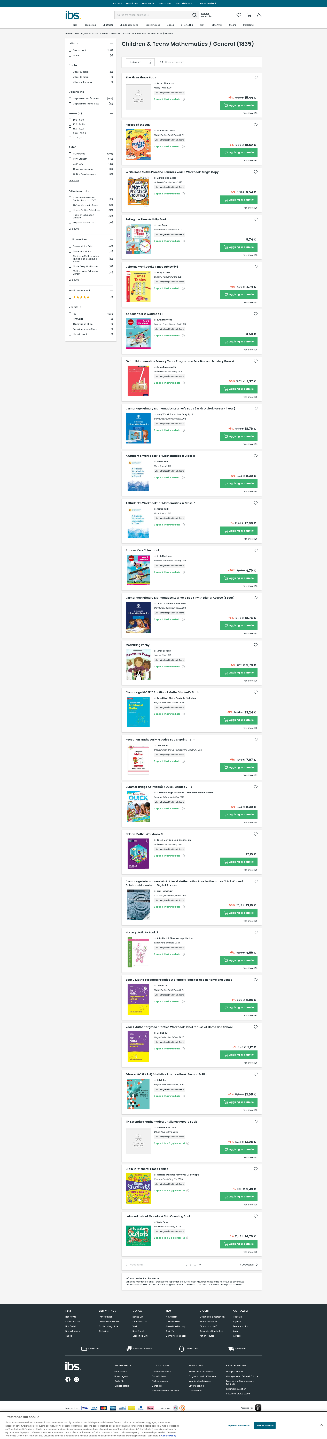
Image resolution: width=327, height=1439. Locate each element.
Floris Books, (160, 466)
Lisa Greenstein (182, 839)
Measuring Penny (138, 645)
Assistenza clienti (208, 3)
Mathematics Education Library (86, 272)
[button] (194, 15)
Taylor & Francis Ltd (83, 222)
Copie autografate (108, 1326)
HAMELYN (78, 319)
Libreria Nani (80, 334)
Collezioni (104, 1331)
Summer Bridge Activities (170, 792)
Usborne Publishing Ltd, (165, 229)
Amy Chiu (181, 1174)
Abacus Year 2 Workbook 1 (144, 314)
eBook (68, 1335)
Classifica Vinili (141, 1335)
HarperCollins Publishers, (166, 135)
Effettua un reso (160, 1381)
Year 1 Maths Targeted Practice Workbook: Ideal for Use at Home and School (179, 1027)
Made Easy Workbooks (85, 266)
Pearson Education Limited (83, 216)
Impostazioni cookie (239, 1425)
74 (200, 1264)
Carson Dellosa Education (199, 792)
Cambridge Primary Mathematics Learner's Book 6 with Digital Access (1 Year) (180, 408)
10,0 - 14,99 (79, 124)
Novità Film (171, 1316)
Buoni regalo (148, 3)
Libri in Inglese (72, 1331)
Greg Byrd (187, 414)
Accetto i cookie (265, 1425)
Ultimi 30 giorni (81, 77)
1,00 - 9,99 (78, 120)
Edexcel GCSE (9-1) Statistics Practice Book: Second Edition (167, 1074)
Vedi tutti (74, 180)
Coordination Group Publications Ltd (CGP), (175, 749)
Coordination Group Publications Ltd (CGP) (85, 199)
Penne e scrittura (241, 1326)
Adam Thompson (166, 83)
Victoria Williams (166, 1174)
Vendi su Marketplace (200, 1381)
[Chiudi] (321, 1424)
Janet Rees (180, 603)
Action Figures (207, 1335)
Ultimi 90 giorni (81, 72)
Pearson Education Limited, (167, 324)
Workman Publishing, (164, 1226)
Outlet (76, 55)
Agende (237, 1321)
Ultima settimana (82, 82)
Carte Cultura (164, 3)
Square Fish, (160, 655)
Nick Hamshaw (165, 891)
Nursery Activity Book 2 (142, 932)
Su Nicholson (190, 698)
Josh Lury (78, 164)
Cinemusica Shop (83, 324)
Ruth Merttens (164, 319)
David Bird (162, 698)
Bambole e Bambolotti (211, 1331)
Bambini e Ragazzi (176, 1335)
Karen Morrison (165, 839)
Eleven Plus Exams (166, 1127)
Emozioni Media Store (85, 329)
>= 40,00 (77, 137)
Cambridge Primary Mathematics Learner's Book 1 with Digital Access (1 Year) (180, 598)
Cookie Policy (168, 1435)
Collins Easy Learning (84, 174)
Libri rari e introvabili (109, 1321)
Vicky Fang (162, 1222)
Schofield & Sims (166, 938)
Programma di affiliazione (202, 1376)
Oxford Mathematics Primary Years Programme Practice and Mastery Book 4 (180, 361)
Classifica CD (140, 1321)
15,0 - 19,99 (78, 128)
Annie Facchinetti (166, 367)
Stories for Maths (82, 251)
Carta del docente (183, 3)
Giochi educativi (208, 1321)
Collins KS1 (162, 985)
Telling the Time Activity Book (146, 219)
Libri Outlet (70, 1326)
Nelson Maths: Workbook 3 (144, 834)
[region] (163, 1425)
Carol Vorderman (83, 169)
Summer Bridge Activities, (166, 797)
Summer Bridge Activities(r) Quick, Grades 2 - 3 (159, 787)
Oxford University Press (85, 205)
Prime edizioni (106, 1316)
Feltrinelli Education (236, 1388)
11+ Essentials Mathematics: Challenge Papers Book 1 (162, 1122)
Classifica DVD (173, 1321)
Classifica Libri (73, 1321)
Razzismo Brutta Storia (238, 1393)
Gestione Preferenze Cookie (165, 1390)
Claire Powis (175, 698)
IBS (74, 314)
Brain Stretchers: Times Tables (147, 1169)
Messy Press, (160, 87)
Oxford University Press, (165, 182)
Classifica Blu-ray (175, 1326)
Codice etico (195, 1390)
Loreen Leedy (164, 650)
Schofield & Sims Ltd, (164, 942)
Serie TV (170, 1331)
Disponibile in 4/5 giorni (86, 98)
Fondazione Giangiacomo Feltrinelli (240, 1383)
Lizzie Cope (193, 1174)
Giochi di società (208, 1326)
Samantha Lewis (166, 130)
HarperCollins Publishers (86, 210)
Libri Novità (70, 1316)
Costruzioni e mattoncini (212, 1316)
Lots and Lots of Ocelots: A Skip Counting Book (158, 1216)
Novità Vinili (138, 1331)
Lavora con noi (196, 1385)
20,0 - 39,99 (79, 133)
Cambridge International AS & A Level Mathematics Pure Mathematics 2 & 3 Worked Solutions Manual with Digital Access (184, 883)
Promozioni (79, 50)
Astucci (237, 1335)
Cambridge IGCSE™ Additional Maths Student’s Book (162, 692)
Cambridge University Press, (168, 418)
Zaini (235, 1331)
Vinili (135, 1326)
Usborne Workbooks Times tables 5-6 (152, 267)
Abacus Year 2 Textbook (143, 550)
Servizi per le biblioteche (201, 1371)
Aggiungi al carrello (241, 105)
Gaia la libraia (121, 1385)
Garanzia (157, 1385)
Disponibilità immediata (86, 103)
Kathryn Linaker (184, 938)
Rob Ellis (161, 1080)
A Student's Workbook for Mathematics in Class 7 (160, 503)
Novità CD (138, 1316)
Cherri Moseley (165, 603)
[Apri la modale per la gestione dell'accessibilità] (258, 1407)
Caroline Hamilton (166, 177)
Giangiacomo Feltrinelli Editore (242, 1376)
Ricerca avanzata (206, 15)
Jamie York (162, 461)
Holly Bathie (163, 272)
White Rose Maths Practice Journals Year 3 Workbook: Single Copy (172, 172)
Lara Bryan (162, 225)
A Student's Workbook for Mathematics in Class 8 (160, 456)
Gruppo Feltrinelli (234, 1371)
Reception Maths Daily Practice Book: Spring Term (160, 740)
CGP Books (79, 153)
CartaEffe (117, 3)
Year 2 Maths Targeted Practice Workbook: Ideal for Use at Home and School (179, 980)
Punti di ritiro (132, 3)
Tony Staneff (80, 159)
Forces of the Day (138, 125)
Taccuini (237, 1316)
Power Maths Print (83, 246)
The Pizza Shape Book (141, 77)
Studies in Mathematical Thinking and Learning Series (86, 259)
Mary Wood (163, 414)
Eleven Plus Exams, (163, 1131)
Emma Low (175, 414)
